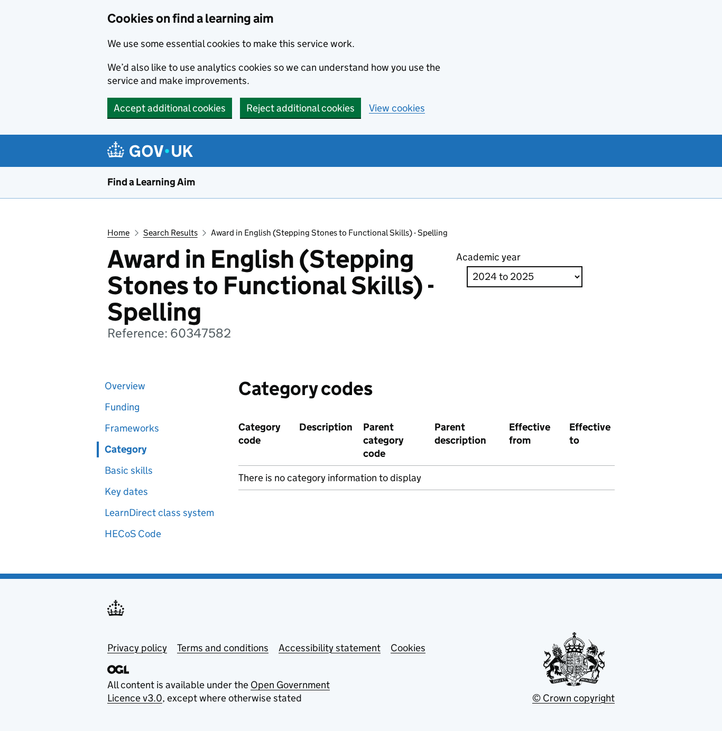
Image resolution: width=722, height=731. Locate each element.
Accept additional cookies (170, 108)
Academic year (488, 257)
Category (125, 449)
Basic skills (129, 470)
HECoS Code (133, 534)
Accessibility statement (330, 648)
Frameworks (132, 428)
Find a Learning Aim (151, 182)
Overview (125, 386)
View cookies (397, 108)
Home (118, 233)
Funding (122, 407)
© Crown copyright (573, 698)
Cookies (408, 648)
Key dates (126, 491)
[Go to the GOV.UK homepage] (152, 151)
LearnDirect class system (159, 513)
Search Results (170, 233)
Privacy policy (137, 648)
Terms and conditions (223, 648)
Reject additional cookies (300, 108)
